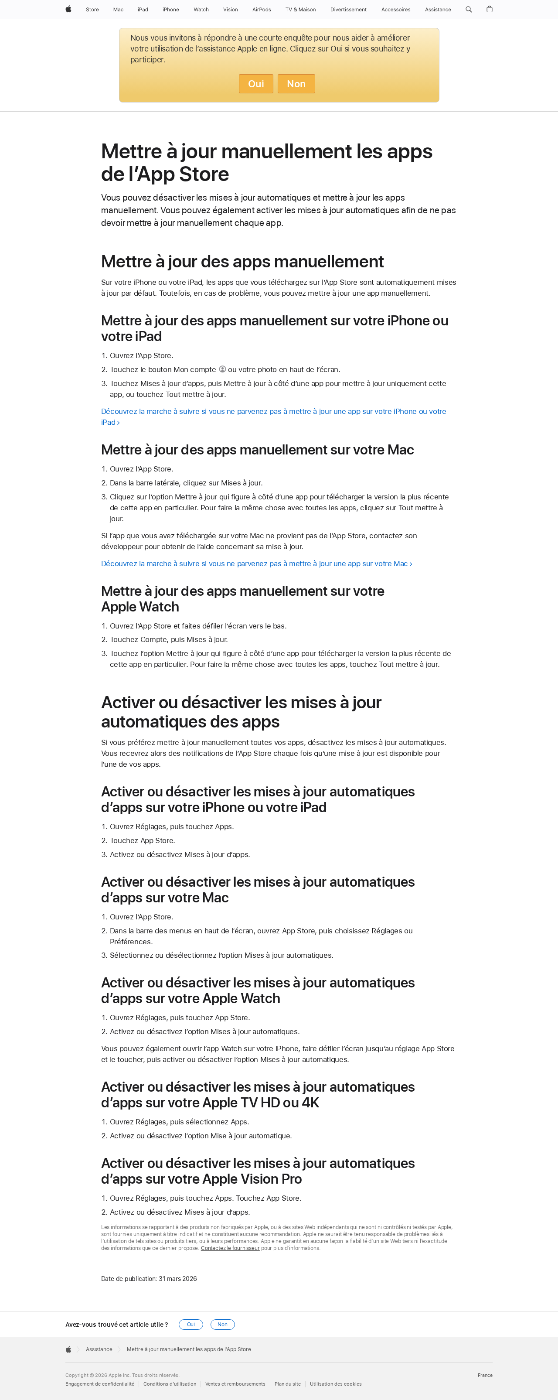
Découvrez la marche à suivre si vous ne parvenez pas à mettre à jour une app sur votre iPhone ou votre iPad (273, 417)
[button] (469, 9)
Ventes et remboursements (235, 1384)
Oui (256, 83)
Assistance (99, 1349)
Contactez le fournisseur (230, 1248)
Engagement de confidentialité (99, 1384)
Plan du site (288, 1384)
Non (296, 83)
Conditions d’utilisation (169, 1384)
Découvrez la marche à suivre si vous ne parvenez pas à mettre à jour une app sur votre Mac (254, 563)
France (485, 1375)
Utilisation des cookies (336, 1384)
